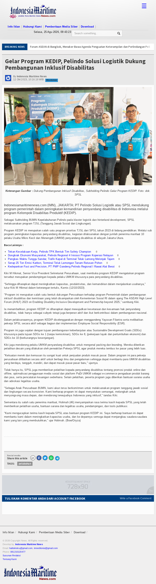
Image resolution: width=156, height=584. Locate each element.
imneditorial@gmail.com (46, 548)
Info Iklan (14, 26)
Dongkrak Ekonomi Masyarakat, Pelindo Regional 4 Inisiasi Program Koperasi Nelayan (60, 255)
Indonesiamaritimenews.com (25, 205)
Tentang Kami (9, 559)
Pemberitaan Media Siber (61, 26)
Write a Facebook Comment (135, 498)
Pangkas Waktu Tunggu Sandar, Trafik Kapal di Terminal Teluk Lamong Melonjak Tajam (61, 259)
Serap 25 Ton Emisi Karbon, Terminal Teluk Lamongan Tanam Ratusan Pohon (55, 262)
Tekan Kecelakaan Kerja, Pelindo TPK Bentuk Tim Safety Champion (50, 251)
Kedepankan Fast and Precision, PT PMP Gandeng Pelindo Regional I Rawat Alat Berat (61, 266)
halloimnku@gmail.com (20, 548)
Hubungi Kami (32, 26)
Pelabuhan (51, 80)
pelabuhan (25, 463)
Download (87, 26)
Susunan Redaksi (12, 555)
